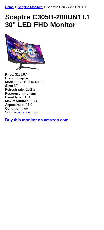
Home (9, 7)
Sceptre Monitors (30, 7)
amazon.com (27, 112)
